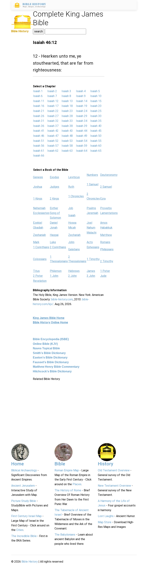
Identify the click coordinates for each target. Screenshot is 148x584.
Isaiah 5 (95, 91)
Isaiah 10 (95, 96)
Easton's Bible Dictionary (50, 357)
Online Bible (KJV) (45, 343)
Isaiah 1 (38, 91)
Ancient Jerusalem (23, 485)
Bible (60, 463)
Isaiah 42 (52, 130)
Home (17, 463)
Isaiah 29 (81, 116)
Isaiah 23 (67, 111)
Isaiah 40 (95, 126)
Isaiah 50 (95, 135)
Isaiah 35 (95, 121)
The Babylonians (65, 534)
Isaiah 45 (95, 130)
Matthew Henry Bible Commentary (56, 366)
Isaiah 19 (81, 106)
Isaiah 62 (52, 150)
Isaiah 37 (52, 126)
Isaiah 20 (95, 106)
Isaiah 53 (67, 141)
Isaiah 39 (81, 126)
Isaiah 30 (95, 116)
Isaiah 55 (95, 141)
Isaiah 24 (81, 111)
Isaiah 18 (67, 106)
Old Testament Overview (114, 470)
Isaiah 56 (38, 145)
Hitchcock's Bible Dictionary (52, 371)
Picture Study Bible (23, 501)
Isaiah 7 (52, 96)
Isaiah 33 (67, 121)
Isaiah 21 (38, 111)
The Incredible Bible (24, 536)
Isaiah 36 (38, 126)
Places (77, 484)
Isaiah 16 (38, 106)
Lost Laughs (106, 516)
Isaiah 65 (95, 150)
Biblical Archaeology (24, 470)
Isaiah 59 (81, 145)
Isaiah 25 (95, 111)
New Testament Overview (114, 485)
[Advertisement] (68, 406)
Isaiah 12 (52, 101)
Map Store (104, 522)
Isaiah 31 (38, 121)
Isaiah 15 (95, 101)
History (105, 463)
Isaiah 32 (52, 121)
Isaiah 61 (38, 150)
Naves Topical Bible (46, 348)
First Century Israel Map (26, 516)
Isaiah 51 (38, 141)
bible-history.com (62, 299)
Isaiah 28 (67, 116)
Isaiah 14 (81, 101)
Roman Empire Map (67, 470)
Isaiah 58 (67, 145)
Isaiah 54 (81, 141)
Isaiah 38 (67, 126)
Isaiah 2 (52, 91)
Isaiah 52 (52, 141)
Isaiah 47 (52, 135)
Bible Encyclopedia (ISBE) (51, 339)
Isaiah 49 (81, 135)
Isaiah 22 (52, 111)
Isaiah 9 (81, 96)
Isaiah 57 (52, 145)
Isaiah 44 (81, 130)
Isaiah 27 (52, 116)
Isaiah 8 (66, 96)
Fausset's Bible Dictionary (51, 362)
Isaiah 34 (81, 121)
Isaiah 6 (38, 96)
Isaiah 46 (38, 135)
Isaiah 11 (38, 101)
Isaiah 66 (38, 155)
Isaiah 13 (67, 101)
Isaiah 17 (52, 106)
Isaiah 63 (67, 150)
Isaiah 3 (66, 91)
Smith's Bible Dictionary (49, 353)
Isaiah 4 (81, 91)
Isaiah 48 (67, 135)
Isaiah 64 (81, 150)
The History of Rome (68, 490)
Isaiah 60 (95, 145)
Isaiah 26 (38, 116)
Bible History (29, 561)
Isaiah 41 (38, 130)
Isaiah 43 (67, 130)
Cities (19, 530)
